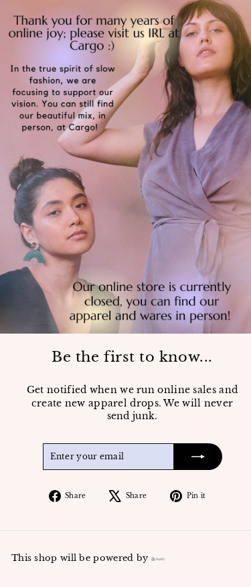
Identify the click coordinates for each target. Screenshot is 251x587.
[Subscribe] (198, 456)
